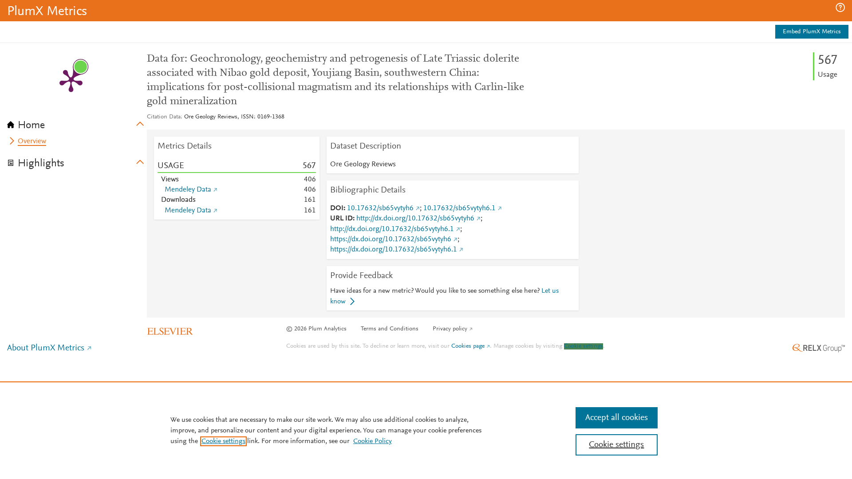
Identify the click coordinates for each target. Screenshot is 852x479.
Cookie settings (583, 346)
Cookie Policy (372, 441)
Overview (32, 141)
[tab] (77, 122)
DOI (336, 208)
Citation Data (164, 117)
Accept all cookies (616, 417)
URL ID (341, 218)
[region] (426, 430)
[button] (840, 7)
